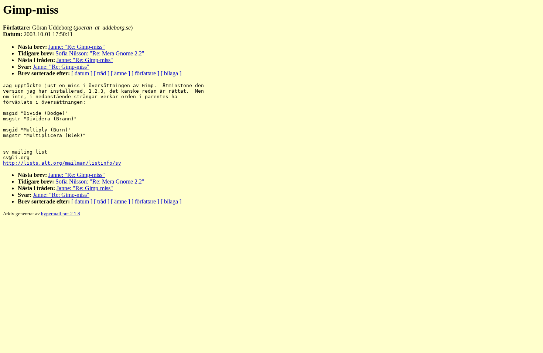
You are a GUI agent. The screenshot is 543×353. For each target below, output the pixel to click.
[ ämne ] (120, 73)
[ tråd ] (101, 73)
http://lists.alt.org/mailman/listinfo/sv (62, 163)
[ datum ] (81, 73)
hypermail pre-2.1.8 (60, 213)
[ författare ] (145, 73)
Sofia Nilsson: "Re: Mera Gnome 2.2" (99, 53)
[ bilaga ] (171, 73)
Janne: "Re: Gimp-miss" (76, 47)
